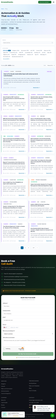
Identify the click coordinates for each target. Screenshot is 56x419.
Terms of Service (31, 416)
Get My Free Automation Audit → (28, 354)
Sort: (45, 65)
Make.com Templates (34, 385)
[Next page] (37, 247)
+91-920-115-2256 (34, 402)
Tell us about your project (9, 337)
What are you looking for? (9, 330)
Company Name (6, 310)
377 (34, 247)
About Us (3, 400)
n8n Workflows (32, 383)
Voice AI (3, 386)
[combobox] (6, 327)
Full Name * (5, 303)
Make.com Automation (6, 388)
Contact (3, 407)
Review (3, 405)
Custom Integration (6, 393)
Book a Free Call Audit (44, 2)
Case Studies (4, 402)
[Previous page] (19, 247)
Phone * (4, 324)
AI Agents (3, 383)
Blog (30, 388)
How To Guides (32, 390)
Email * (4, 317)
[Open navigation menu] (53, 2)
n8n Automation (5, 391)
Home (2, 8)
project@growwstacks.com (36, 400)
